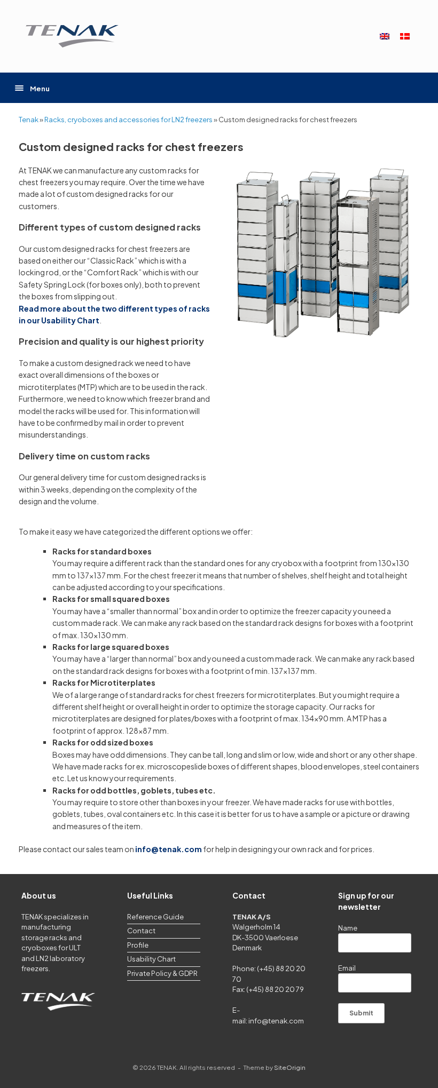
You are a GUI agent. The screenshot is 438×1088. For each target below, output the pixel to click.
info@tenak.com (276, 1020)
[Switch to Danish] (405, 36)
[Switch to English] (384, 36)
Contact (141, 930)
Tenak (28, 119)
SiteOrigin (290, 1067)
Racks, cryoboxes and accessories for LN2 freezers (128, 119)
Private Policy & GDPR (162, 973)
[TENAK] (72, 36)
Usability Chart (151, 959)
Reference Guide (155, 916)
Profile (137, 945)
